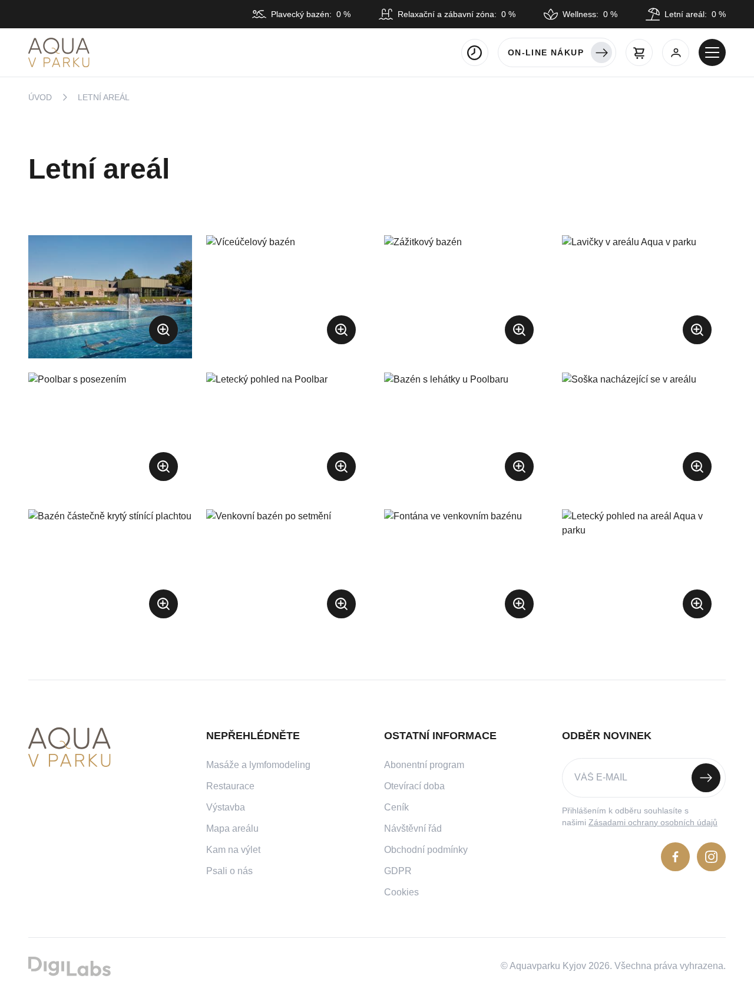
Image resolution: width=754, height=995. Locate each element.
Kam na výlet (233, 850)
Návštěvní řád (413, 828)
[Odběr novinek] (644, 778)
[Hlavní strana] (59, 52)
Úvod (40, 97)
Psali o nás (229, 871)
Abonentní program (424, 765)
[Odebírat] (706, 777)
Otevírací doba (414, 786)
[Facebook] (675, 856)
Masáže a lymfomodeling (258, 765)
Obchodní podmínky (426, 850)
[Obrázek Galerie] (110, 296)
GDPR (398, 871)
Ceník (396, 807)
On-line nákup (546, 52)
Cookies (401, 892)
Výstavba (225, 807)
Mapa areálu (232, 828)
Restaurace (230, 786)
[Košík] (639, 52)
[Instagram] (711, 856)
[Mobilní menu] (712, 52)
